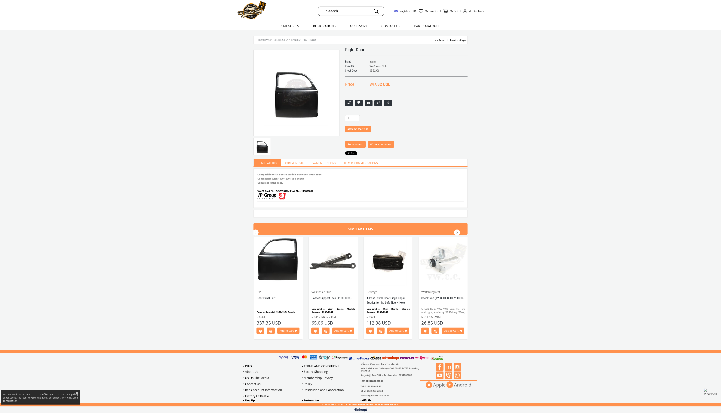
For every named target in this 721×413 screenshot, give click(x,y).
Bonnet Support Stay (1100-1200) (331, 298)
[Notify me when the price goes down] (388, 103)
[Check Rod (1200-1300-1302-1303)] (443, 261)
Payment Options (324, 163)
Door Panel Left (266, 298)
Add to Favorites (260, 331)
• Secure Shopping (315, 372)
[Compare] (378, 103)
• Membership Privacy (317, 378)
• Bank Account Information (262, 390)
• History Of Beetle (256, 396)
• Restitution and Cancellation (323, 390)
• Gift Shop (367, 400)
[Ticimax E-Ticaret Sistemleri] (360, 410)
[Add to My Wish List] (369, 103)
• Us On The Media (256, 378)
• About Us (250, 372)
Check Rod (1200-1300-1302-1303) (442, 298)
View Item (271, 331)
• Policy (307, 384)
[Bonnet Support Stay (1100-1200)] (333, 261)
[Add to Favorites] (359, 103)
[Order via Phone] (349, 103)
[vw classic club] (252, 11)
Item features (267, 163)
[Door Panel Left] (278, 261)
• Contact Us (252, 384)
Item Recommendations (361, 163)
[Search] (376, 11)
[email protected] (371, 381)
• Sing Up (249, 400)
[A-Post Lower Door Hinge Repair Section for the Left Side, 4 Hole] (388, 261)
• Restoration (310, 400)
